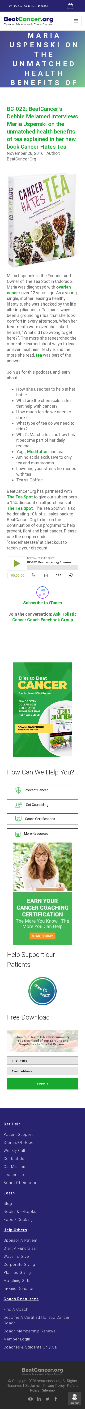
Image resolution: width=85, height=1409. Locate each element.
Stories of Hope (19, 1142)
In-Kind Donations (20, 1288)
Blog (8, 1203)
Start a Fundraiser (20, 1248)
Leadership (14, 1174)
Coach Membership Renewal (30, 1331)
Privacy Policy (54, 1385)
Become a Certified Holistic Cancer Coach (37, 1320)
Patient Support (18, 1134)
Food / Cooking (18, 1219)
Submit (42, 1083)
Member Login (17, 1339)
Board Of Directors (21, 1182)
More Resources (35, 833)
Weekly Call (14, 1150)
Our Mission (14, 1166)
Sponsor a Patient (21, 1240)
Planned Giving (17, 1272)
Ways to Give (16, 1256)
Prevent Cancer (36, 790)
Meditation (38, 451)
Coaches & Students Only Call (31, 1347)
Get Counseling (36, 805)
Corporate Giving (19, 1264)
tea (39, 355)
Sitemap (48, 1390)
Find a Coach (16, 1309)
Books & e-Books (20, 1211)
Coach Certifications (39, 819)
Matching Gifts (17, 1280)
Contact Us (14, 1158)
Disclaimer (33, 1385)
